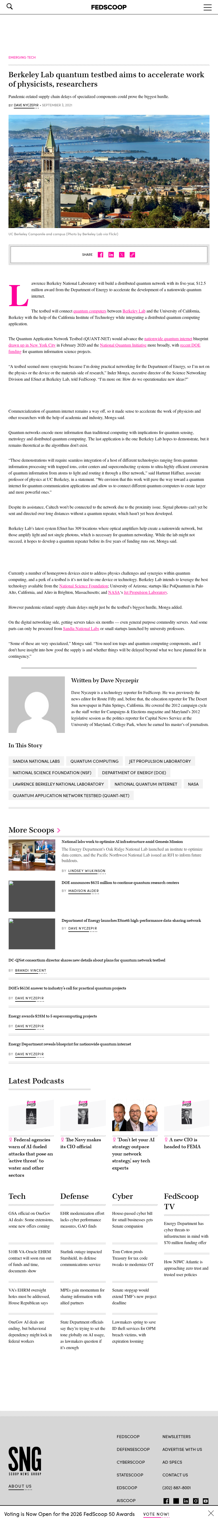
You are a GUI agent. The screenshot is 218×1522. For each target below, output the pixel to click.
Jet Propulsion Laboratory (145, 592)
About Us (20, 1486)
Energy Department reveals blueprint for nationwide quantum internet (70, 1044)
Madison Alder (83, 890)
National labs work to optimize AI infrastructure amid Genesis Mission (122, 841)
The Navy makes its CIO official (80, 1143)
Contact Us (175, 1475)
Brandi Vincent (30, 970)
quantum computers (89, 311)
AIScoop (126, 1500)
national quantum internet (146, 784)
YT (204, 1500)
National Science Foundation (83, 585)
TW (175, 1500)
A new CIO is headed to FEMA (182, 1143)
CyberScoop (131, 1462)
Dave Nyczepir (26, 105)
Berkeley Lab (134, 311)
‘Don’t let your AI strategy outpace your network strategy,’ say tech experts (133, 1154)
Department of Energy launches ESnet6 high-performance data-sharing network (131, 920)
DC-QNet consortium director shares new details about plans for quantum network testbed (87, 960)
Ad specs (172, 1462)
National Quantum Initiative (123, 345)
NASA (114, 592)
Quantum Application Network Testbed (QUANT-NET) (71, 795)
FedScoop (128, 1436)
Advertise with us (182, 1449)
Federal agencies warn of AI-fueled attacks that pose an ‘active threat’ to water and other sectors (31, 1158)
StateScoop (130, 1475)
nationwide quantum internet (168, 338)
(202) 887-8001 (176, 1487)
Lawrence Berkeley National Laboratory (58, 784)
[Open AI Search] (17, 6)
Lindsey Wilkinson (87, 870)
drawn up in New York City (32, 345)
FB (164, 1500)
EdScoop (127, 1487)
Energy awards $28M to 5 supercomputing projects (53, 1016)
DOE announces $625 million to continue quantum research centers (120, 882)
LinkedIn (186, 1500)
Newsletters (176, 1436)
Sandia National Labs (81, 628)
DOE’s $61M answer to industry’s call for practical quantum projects (67, 988)
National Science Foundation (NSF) (52, 772)
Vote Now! (156, 1514)
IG (194, 1500)
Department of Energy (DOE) (134, 772)
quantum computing (94, 761)
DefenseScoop (133, 1449)
